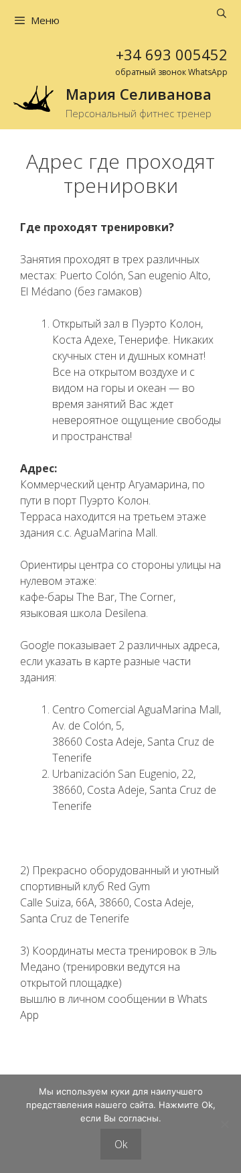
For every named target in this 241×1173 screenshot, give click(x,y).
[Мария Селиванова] (33, 97)
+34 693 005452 (172, 54)
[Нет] (224, 1124)
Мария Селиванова (139, 94)
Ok (120, 1144)
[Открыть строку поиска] (221, 13)
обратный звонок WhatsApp (171, 72)
